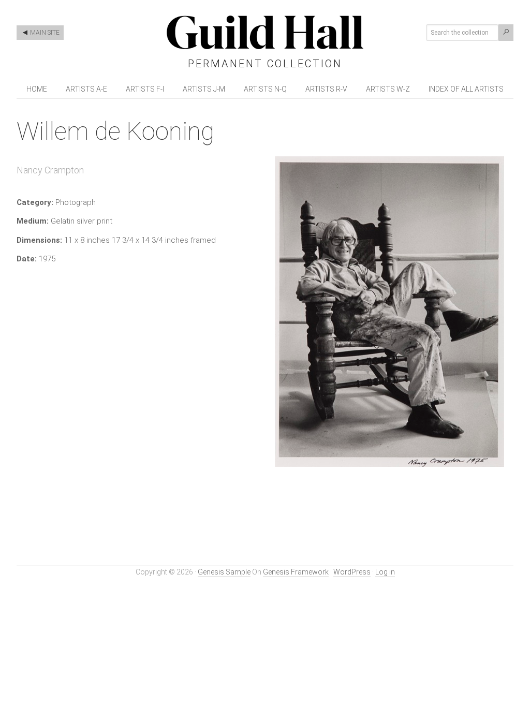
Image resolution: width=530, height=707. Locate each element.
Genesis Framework (296, 572)
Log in (385, 572)
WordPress (352, 572)
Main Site (44, 32)
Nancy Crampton (50, 170)
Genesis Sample (224, 572)
